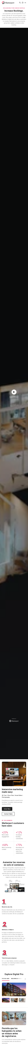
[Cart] (22, 3)
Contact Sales (8, 814)
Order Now (7, 809)
